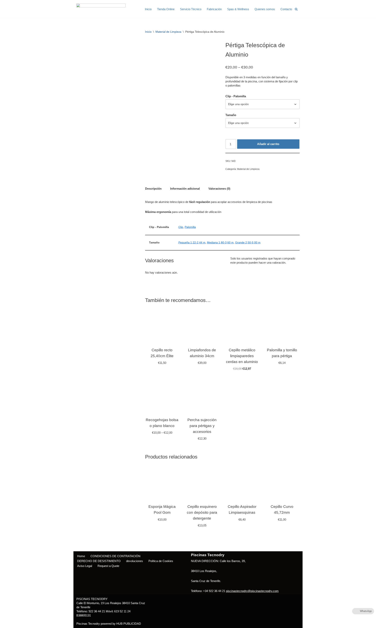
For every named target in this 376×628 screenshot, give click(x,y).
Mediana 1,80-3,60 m (220, 242)
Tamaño (230, 115)
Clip (180, 227)
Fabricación (214, 9)
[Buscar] (296, 9)
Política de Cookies (160, 561)
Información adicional (185, 188)
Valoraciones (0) (219, 188)
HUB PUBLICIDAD (128, 623)
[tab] (153, 188)
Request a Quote (108, 566)
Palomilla (190, 227)
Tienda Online (165, 9)
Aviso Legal (84, 566)
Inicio (148, 9)
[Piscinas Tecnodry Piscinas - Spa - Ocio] (101, 9)
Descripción (153, 188)
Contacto (286, 9)
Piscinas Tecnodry (88, 623)
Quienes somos (265, 9)
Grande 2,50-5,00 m (247, 242)
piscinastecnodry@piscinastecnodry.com (252, 591)
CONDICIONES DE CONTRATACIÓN (115, 556)
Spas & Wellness (238, 9)
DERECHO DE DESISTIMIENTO (99, 561)
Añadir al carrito (268, 144)
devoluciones (134, 561)
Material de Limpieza (168, 31)
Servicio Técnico (190, 9)
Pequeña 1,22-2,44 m (191, 242)
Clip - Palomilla (235, 96)
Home (81, 556)
